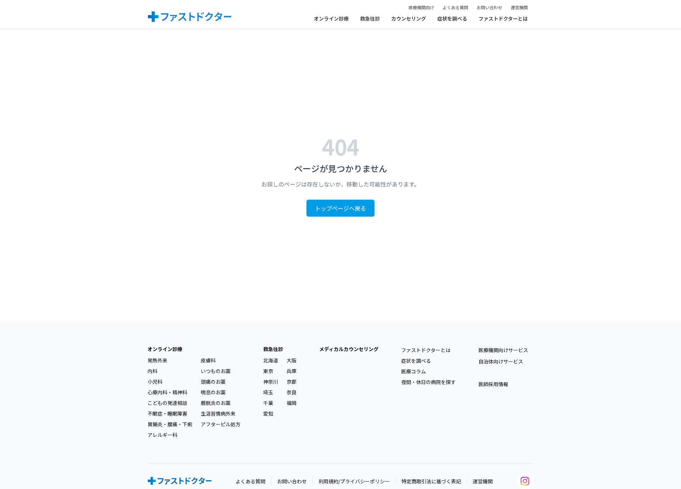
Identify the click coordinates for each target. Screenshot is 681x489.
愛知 (268, 413)
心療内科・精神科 (167, 392)
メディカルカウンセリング (348, 348)
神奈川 (270, 381)
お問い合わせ (489, 7)
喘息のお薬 (213, 392)
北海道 (270, 360)
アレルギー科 (162, 434)
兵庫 (292, 370)
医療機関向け (421, 7)
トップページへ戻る (340, 208)
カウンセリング (408, 18)
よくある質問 (455, 7)
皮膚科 (208, 360)
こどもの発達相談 (167, 402)
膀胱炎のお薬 (216, 402)
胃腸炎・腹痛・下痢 (170, 424)
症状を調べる (452, 18)
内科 (152, 370)
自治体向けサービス (500, 361)
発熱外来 (157, 360)
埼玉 (268, 392)
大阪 (292, 360)
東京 (268, 370)
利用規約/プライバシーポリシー (354, 481)
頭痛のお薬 (213, 381)
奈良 (292, 392)
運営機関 (519, 7)
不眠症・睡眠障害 (167, 413)
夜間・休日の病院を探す (428, 381)
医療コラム (413, 371)
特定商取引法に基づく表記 (431, 481)
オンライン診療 (331, 18)
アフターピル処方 (220, 424)
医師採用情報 (493, 384)
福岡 (292, 402)
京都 (292, 381)
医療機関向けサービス (503, 350)
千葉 (268, 402)
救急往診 (370, 18)
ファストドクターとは (503, 18)
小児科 (155, 381)
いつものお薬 (216, 370)
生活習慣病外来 (218, 413)
